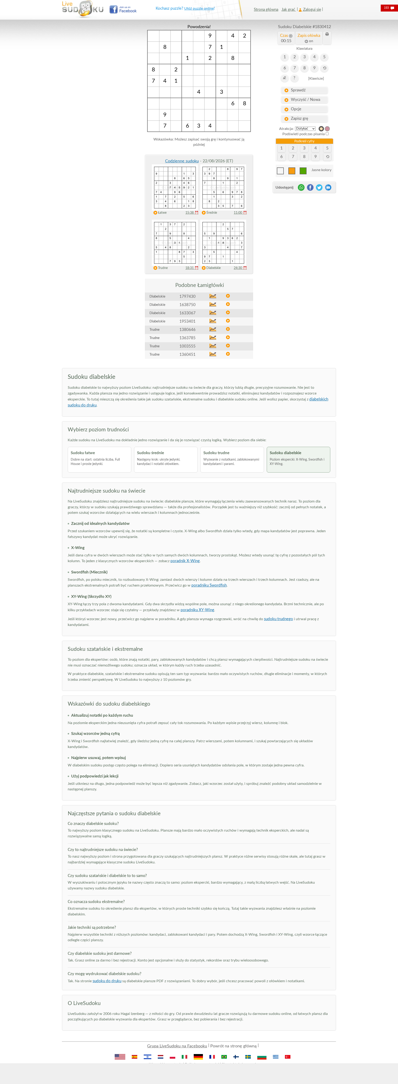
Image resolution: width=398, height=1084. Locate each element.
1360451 (187, 354)
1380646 (187, 330)
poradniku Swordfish (209, 585)
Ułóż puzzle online (199, 8)
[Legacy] (327, 128)
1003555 (187, 346)
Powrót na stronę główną (233, 1046)
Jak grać (288, 10)
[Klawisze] (316, 78)
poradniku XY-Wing (197, 610)
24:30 (240, 268)
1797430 (187, 296)
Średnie (211, 212)
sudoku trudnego (278, 619)
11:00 (240, 212)
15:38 (192, 212)
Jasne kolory (321, 170)
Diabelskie (213, 268)
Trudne (163, 268)
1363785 (187, 338)
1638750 (187, 305)
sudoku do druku (107, 981)
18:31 (192, 268)
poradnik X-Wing (185, 561)
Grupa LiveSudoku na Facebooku (177, 1046)
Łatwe (162, 212)
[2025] (321, 128)
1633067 (187, 313)
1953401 (187, 321)
